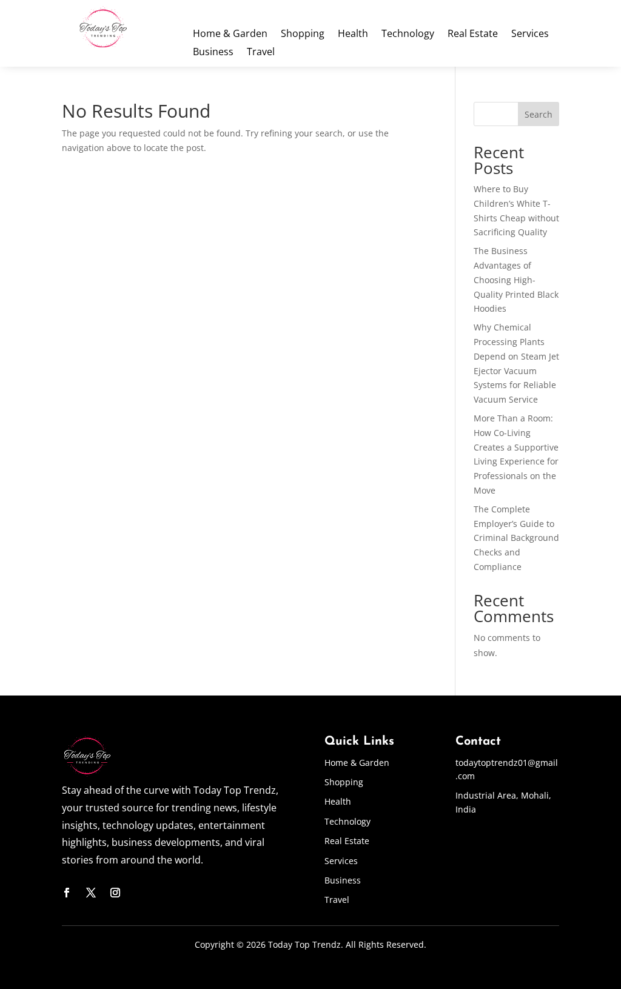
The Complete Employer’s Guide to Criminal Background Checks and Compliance (516, 537)
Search (538, 114)
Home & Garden (230, 34)
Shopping (302, 34)
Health (353, 34)
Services (530, 34)
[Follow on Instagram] (115, 892)
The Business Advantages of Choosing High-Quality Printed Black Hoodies (516, 279)
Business (213, 52)
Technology (407, 34)
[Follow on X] (91, 892)
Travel (261, 52)
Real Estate (473, 34)
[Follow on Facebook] (66, 892)
